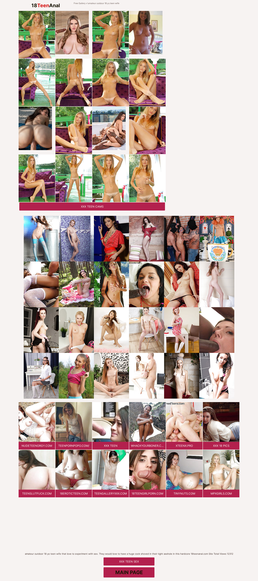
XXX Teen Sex (129, 561)
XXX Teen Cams (92, 206)
